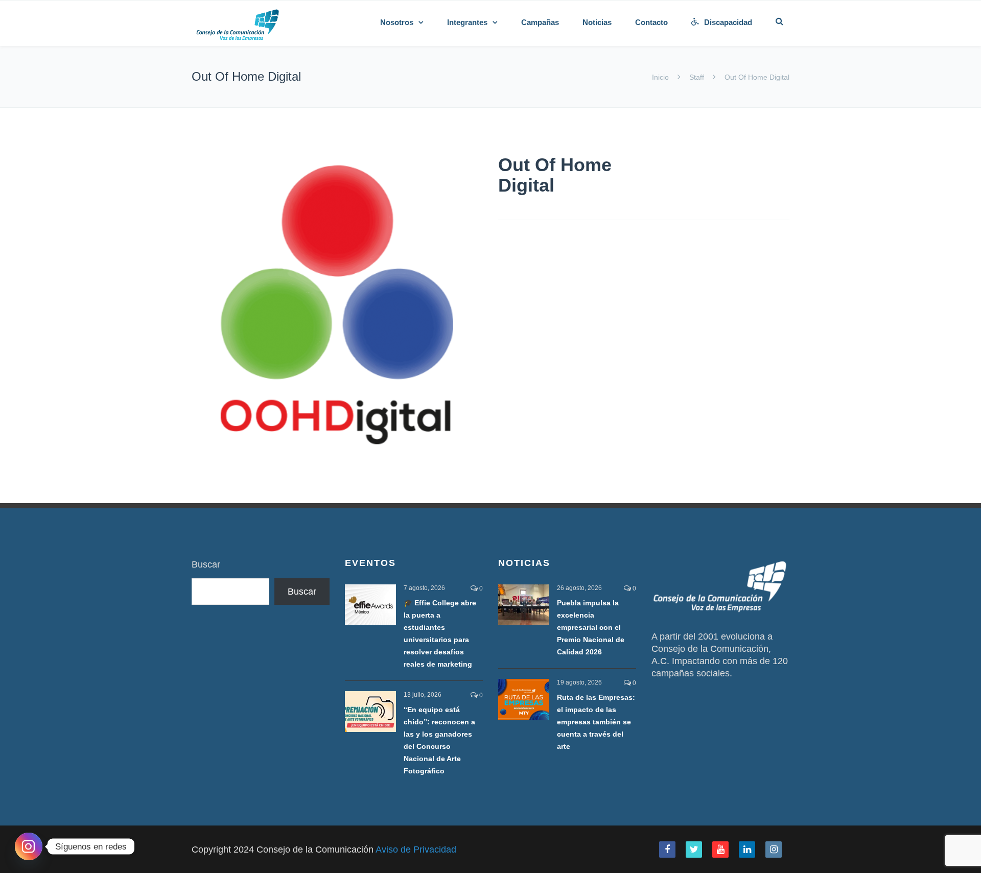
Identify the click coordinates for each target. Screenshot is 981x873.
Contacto (651, 22)
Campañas (540, 22)
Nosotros (396, 22)
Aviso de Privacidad (416, 849)
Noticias (597, 22)
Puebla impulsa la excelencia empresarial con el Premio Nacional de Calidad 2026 (590, 627)
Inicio (661, 77)
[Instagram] (28, 846)
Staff (696, 77)
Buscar (206, 564)
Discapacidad (728, 22)
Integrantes (467, 22)
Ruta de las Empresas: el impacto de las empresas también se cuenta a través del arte (596, 721)
